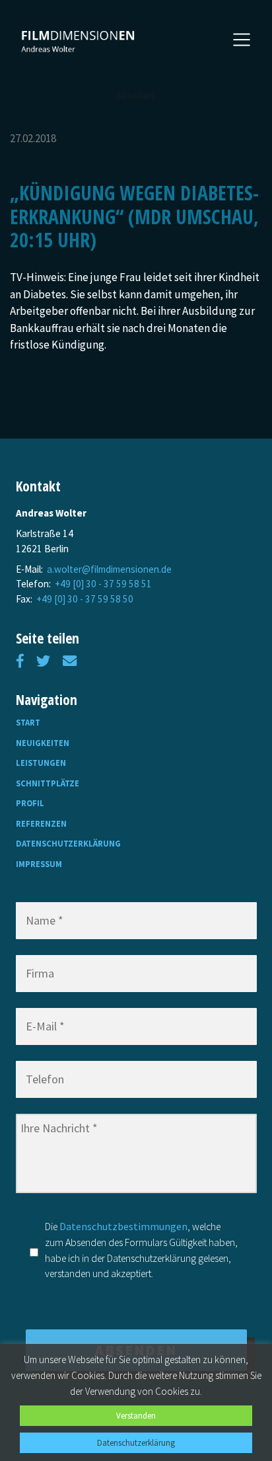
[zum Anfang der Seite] (78, 41)
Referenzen (41, 823)
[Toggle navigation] (242, 39)
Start (28, 722)
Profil (30, 803)
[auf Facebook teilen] (20, 661)
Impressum (39, 863)
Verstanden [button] (136, 1415)
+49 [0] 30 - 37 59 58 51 (103, 583)
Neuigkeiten (42, 742)
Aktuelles (136, 95)
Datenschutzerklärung (68, 843)
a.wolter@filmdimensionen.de (109, 569)
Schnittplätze (47, 783)
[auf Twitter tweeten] (43, 661)
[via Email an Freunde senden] (69, 661)
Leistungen (41, 762)
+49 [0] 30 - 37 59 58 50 (84, 599)
